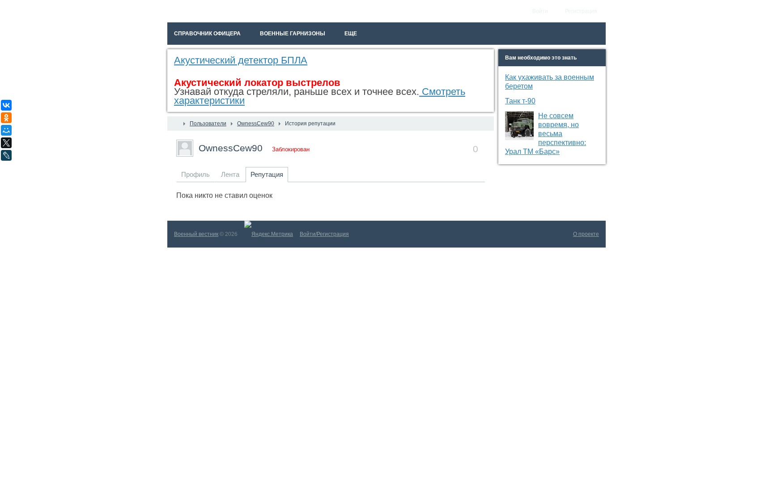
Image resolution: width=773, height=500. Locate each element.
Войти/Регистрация (324, 234)
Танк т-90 (520, 101)
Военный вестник (196, 234)
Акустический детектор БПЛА (240, 60)
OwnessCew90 (231, 148)
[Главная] (175, 123)
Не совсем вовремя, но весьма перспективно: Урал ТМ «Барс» (545, 133)
